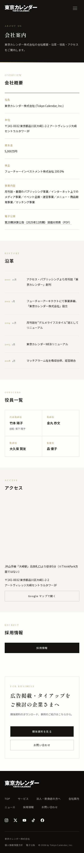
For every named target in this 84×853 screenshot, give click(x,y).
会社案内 (74, 799)
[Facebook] (42, 820)
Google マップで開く (42, 596)
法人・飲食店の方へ (48, 799)
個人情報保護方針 (14, 845)
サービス (23, 799)
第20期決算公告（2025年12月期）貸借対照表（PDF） (38, 222)
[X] (15, 820)
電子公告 (30, 845)
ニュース (10, 807)
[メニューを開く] (75, 8)
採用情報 (41, 648)
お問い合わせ (42, 745)
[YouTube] (24, 820)
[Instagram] (6, 820)
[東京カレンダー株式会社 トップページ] (21, 8)
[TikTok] (33, 820)
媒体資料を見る (42, 731)
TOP (7, 799)
